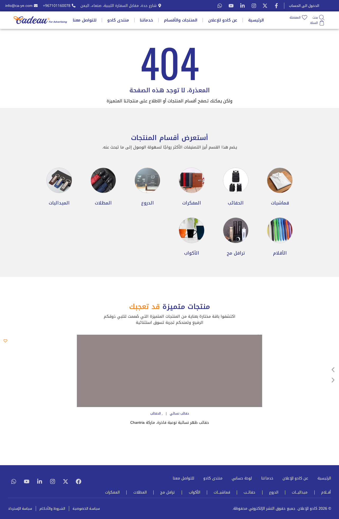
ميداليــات (299, 492)
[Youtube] (231, 6)
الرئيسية (256, 20)
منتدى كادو (118, 20)
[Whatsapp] (220, 6)
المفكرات (112, 492)
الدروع (273, 492)
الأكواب (194, 492)
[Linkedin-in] (39, 481)
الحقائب (155, 413)
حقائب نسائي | (176, 413)
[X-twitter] (265, 6)
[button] (6, 339)
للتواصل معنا (84, 20)
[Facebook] (78, 481)
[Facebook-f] (276, 6)
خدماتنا (146, 20)
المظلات (140, 492)
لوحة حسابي (242, 478)
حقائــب (249, 492)
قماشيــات (222, 492)
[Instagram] (254, 6)
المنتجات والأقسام (180, 20)
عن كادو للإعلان (222, 20)
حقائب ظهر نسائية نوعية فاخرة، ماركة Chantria (169, 422)
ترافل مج (167, 492)
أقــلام (326, 492)
